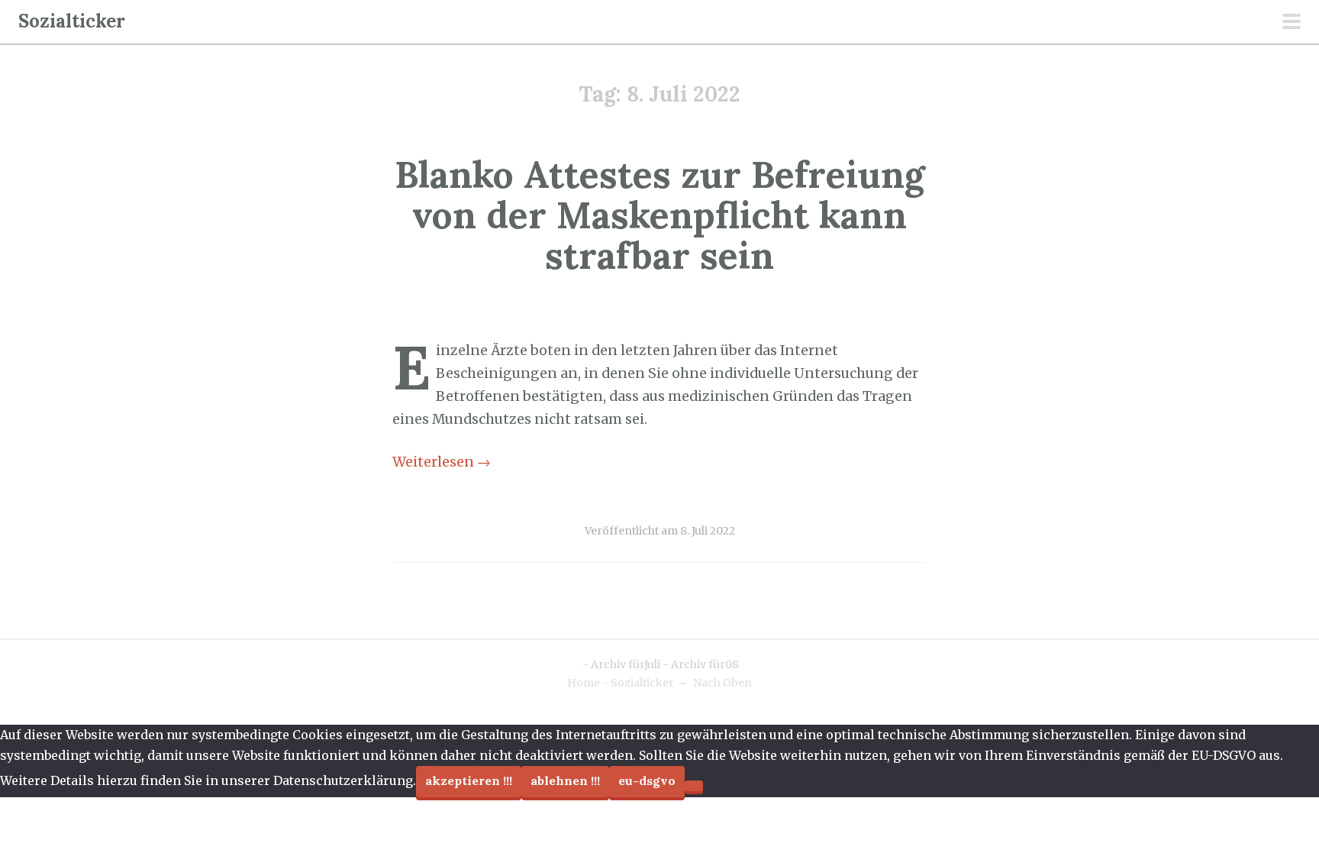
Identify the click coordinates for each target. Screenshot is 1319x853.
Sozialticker (71, 21)
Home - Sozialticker (620, 683)
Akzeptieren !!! (468, 780)
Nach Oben (722, 683)
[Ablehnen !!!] (694, 785)
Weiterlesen (441, 462)
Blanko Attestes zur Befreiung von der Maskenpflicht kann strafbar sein (660, 215)
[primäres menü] (1291, 23)
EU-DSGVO (647, 780)
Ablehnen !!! (565, 780)
